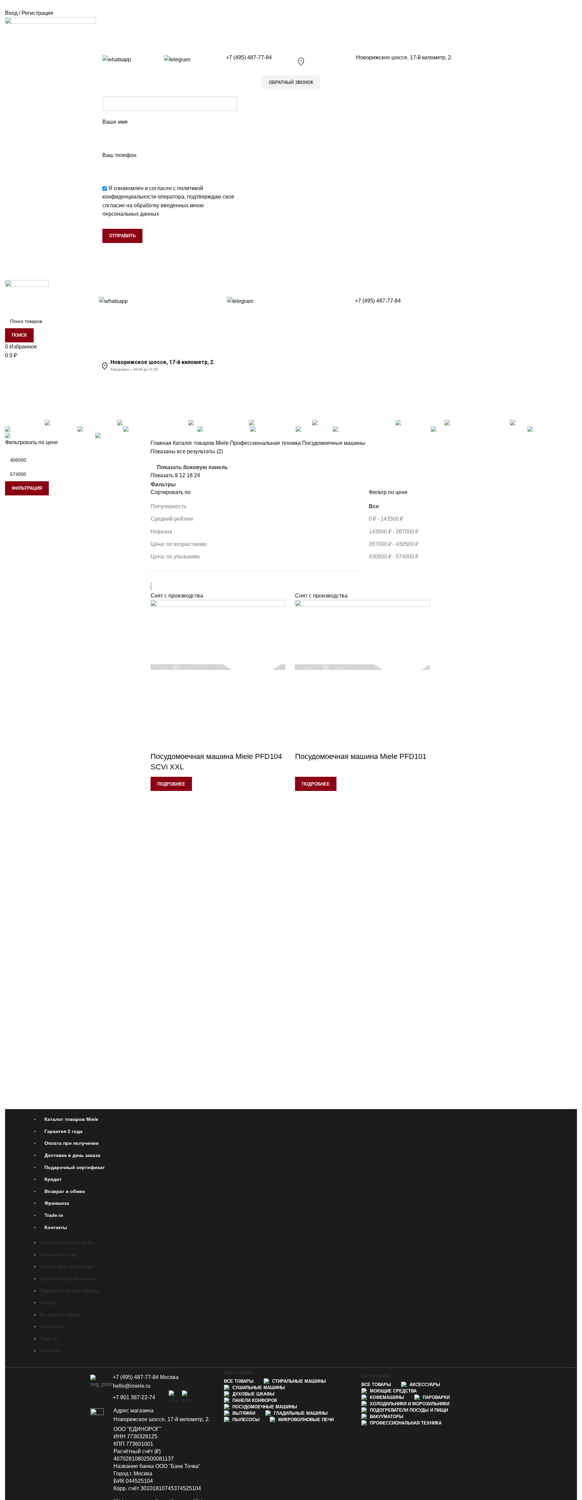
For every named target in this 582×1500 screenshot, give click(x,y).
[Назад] (13, 381)
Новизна (161, 531)
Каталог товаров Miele (201, 443)
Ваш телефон (119, 155)
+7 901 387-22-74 (134, 1397)
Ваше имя (115, 122)
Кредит (53, 1179)
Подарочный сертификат (74, 1167)
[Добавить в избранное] (159, 743)
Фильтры (163, 484)
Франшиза (56, 1203)
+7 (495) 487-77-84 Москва (146, 1377)
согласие (113, 205)
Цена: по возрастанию (178, 544)
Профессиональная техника (266, 443)
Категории (19, 414)
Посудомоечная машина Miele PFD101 (360, 756)
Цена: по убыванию (175, 556)
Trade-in (53, 1215)
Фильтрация (27, 488)
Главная (162, 443)
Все (374, 506)
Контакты (55, 1227)
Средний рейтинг (172, 519)
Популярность (168, 506)
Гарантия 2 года (63, 1131)
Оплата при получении (71, 1143)
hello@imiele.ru (132, 1386)
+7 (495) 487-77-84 (249, 57)
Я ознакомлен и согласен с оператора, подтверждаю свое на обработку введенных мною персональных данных (168, 201)
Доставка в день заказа (72, 1155)
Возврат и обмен (64, 1191)
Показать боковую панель (192, 467)
